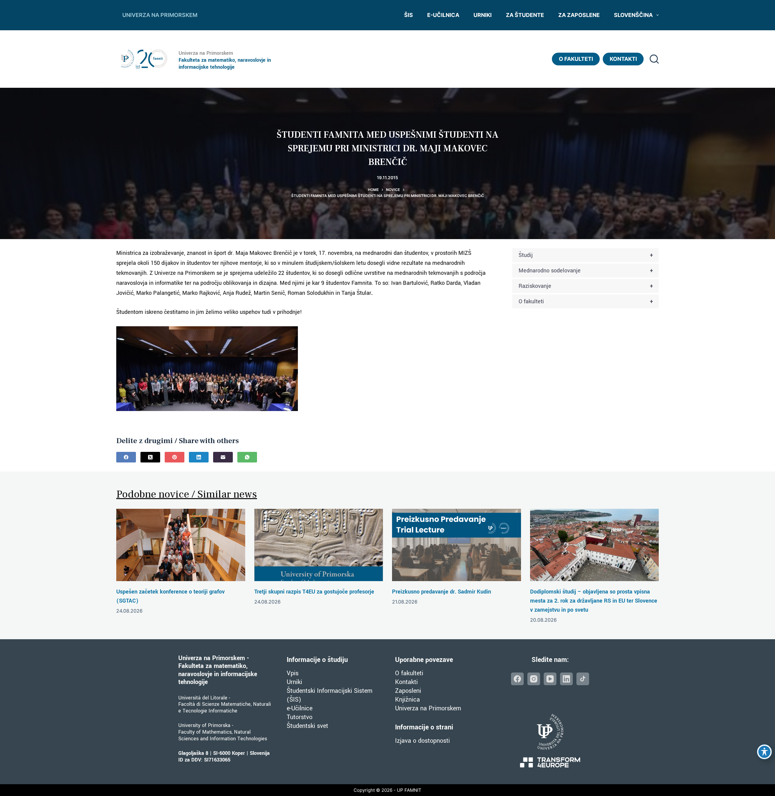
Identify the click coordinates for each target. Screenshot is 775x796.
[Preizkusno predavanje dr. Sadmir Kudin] (456, 545)
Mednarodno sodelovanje (586, 271)
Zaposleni (408, 690)
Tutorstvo (299, 717)
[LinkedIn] (199, 457)
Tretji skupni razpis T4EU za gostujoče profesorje (314, 592)
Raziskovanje (586, 286)
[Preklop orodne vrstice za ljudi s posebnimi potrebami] (764, 752)
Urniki (482, 15)
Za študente (525, 15)
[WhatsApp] (247, 457)
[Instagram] (533, 679)
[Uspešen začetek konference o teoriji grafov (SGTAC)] (180, 545)
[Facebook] (126, 457)
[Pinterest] (174, 457)
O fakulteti (576, 59)
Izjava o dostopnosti (422, 740)
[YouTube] (550, 679)
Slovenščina (633, 15)
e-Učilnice (299, 708)
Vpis (292, 673)
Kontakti (623, 59)
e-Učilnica (443, 15)
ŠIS (408, 15)
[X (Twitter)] (150, 457)
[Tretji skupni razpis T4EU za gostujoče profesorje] (318, 545)
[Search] (654, 59)
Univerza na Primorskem (428, 708)
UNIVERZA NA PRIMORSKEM (159, 15)
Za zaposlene (579, 15)
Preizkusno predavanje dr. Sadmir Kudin (441, 592)
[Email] (223, 457)
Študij (586, 255)
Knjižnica (407, 699)
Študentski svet (307, 726)
